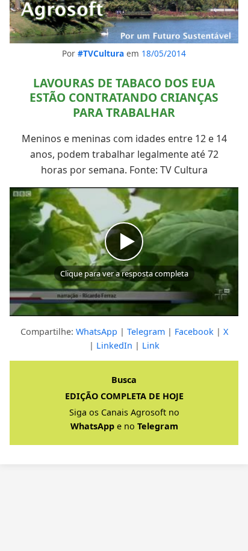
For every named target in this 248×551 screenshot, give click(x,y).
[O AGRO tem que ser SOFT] (124, 21)
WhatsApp (96, 331)
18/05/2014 (163, 53)
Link (151, 345)
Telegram (146, 331)
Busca (124, 379)
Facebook (194, 331)
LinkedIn (114, 345)
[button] (124, 251)
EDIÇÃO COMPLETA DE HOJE (124, 396)
